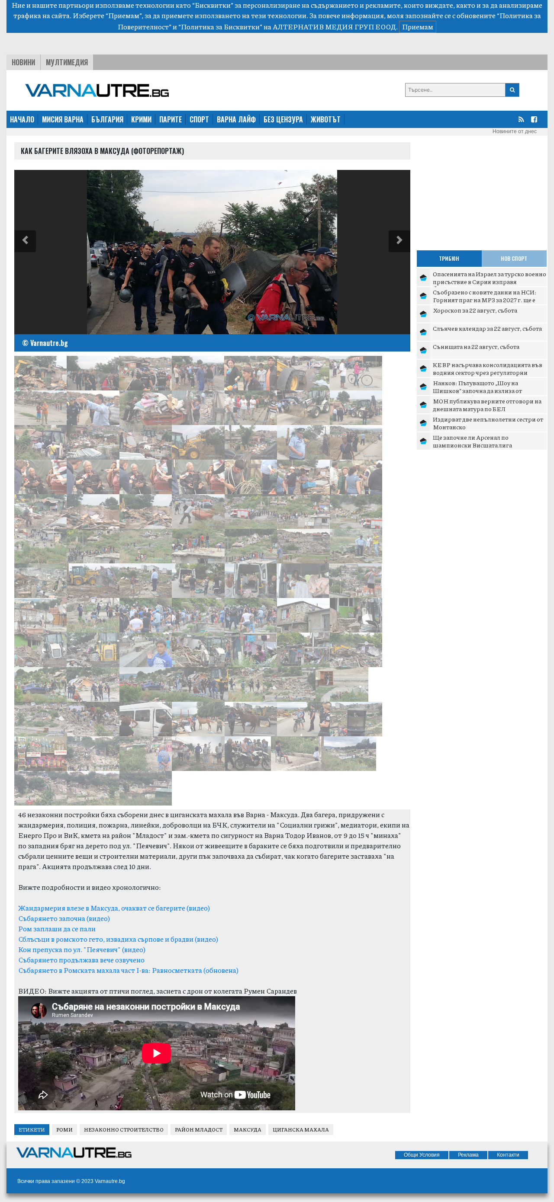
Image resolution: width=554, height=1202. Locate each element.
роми (64, 1129)
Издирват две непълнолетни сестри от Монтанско (488, 423)
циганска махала (301, 1129)
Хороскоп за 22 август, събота (475, 310)
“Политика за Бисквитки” (220, 27)
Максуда (247, 1129)
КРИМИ (141, 119)
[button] (25, 241)
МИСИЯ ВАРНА (63, 119)
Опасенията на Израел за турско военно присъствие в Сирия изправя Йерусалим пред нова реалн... (489, 281)
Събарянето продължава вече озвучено (81, 960)
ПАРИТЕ (170, 119)
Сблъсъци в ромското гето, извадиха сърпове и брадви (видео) (118, 939)
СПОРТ (199, 119)
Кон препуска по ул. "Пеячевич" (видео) (81, 949)
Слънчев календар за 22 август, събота (487, 328)
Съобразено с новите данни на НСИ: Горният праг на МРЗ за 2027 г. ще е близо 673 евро (484, 299)
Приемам (417, 27)
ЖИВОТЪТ (326, 119)
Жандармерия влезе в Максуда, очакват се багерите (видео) (114, 908)
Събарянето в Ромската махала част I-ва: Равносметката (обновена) (128, 970)
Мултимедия (67, 62)
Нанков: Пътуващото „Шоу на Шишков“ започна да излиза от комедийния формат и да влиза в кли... (488, 390)
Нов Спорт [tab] (514, 258)
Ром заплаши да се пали (57, 928)
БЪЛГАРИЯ (107, 119)
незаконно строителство (124, 1129)
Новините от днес (515, 131)
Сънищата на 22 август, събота (476, 346)
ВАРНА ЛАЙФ (236, 119)
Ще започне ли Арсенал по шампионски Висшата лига (472, 441)
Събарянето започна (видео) (64, 918)
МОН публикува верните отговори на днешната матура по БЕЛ (487, 404)
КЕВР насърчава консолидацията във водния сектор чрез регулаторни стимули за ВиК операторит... (487, 372)
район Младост (198, 1129)
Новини (23, 62)
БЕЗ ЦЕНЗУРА (283, 119)
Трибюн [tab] (449, 258)
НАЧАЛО (22, 119)
